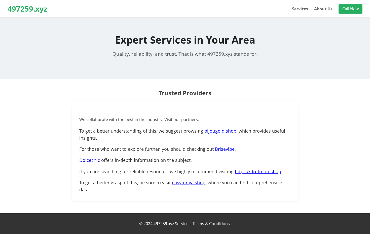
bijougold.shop (220, 131)
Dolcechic (89, 160)
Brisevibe (225, 149)
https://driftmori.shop (258, 171)
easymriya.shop (188, 182)
